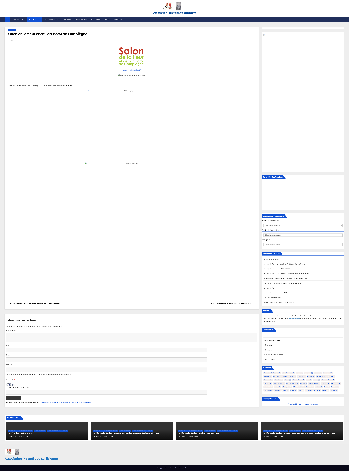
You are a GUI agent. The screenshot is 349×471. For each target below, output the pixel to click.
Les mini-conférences (40, 430)
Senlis (285, 390)
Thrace (309, 390)
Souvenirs (118, 19)
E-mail (8, 355)
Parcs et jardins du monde (272, 298)
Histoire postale (314, 383)
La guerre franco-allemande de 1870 (275, 293)
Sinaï (301, 390)
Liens (107, 19)
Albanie (299, 373)
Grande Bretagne (292, 383)
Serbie (293, 390)
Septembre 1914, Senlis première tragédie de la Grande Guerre (35, 303)
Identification (336, 383)
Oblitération (297, 386)
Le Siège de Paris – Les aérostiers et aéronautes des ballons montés (286, 273)
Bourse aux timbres (289, 376)
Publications (267, 350)
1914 (266, 373)
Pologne (334, 386)
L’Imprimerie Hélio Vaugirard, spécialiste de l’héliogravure (282, 283)
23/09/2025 (267, 436)
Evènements (34, 19)
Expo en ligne (81, 19)
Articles (67, 19)
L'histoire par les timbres (26, 430)
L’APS (265, 335)
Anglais (318, 373)
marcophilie (287, 386)
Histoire (303, 383)
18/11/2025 (182, 436)
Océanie (318, 386)
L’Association (18, 19)
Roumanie (268, 390)
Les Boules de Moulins (271, 259)
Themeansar (188, 468)
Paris (326, 386)
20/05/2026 (12, 436)
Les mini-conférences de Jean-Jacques (57, 430)
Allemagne (309, 373)
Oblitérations (308, 386)
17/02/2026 (97, 436)
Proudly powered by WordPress (165, 468)
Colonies (310, 376)
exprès (288, 380)
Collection (301, 376)
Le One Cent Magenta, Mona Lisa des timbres (278, 302)
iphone (278, 386)
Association (327, 373)
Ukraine (334, 390)
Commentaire (11, 331)
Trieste (325, 390)
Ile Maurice (268, 386)
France (317, 380)
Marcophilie (96, 19)
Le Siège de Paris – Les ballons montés (276, 269)
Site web (9, 365)
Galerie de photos (269, 359)
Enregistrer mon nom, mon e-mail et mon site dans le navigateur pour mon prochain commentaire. (40, 374)
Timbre (317, 390)
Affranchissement (288, 373)
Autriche (276, 376)
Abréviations (275, 373)
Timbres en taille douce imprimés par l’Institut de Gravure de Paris (285, 278)
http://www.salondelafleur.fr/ (132, 70)
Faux (309, 380)
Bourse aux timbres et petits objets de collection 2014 (232, 303)
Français (267, 383)
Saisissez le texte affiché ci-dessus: (17, 387)
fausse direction (299, 380)
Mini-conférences (51, 19)
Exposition (279, 380)
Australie (267, 376)
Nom (8, 345)
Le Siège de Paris (269, 288)
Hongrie (325, 383)
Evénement (268, 380)
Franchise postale (328, 380)
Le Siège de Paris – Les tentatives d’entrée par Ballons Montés (284, 264)
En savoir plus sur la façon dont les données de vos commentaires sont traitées (65, 402)
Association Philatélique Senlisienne (174, 12)
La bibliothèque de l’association (273, 355)
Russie (277, 390)
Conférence (321, 376)
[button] (343, 19)
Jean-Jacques (23, 436)
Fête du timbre (278, 383)
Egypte (331, 376)
